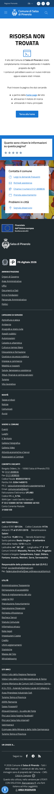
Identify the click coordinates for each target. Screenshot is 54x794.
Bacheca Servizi (9, 617)
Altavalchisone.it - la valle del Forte (19, 711)
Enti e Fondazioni (10, 295)
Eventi (5, 429)
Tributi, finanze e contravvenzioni (17, 375)
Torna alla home (27, 114)
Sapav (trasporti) (9, 706)
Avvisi (4, 413)
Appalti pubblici (9, 333)
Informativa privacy (11, 626)
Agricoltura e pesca (11, 320)
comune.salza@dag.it (18, 489)
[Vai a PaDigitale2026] (19, 262)
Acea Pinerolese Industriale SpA (17, 692)
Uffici (4, 285)
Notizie (5, 404)
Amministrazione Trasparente (16, 585)
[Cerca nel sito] (46, 12)
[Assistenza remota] (33, 775)
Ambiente (6, 324)
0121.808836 (12, 472)
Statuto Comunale (10, 622)
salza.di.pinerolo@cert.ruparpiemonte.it (26, 485)
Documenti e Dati (10, 290)
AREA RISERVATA (27, 789)
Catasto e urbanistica (12, 342)
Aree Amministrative (11, 281)
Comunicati (7, 409)
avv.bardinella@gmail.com (20, 568)
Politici (5, 304)
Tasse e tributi (8, 399)
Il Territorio (7, 438)
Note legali (7, 631)
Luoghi (5, 434)
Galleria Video (8, 447)
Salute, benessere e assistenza (16, 370)
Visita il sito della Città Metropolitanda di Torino (24, 679)
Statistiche (7, 649)
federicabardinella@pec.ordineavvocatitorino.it (28, 571)
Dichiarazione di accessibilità (15, 590)
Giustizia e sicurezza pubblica (15, 356)
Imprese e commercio (12, 361)
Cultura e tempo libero (12, 347)
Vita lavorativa (9, 384)
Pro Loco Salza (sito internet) (15, 720)
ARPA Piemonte (9, 702)
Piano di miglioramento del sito (16, 594)
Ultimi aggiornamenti (12, 645)
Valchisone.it (8, 724)
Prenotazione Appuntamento (16, 603)
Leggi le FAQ (8, 599)
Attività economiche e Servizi (16, 452)
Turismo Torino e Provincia (14, 697)
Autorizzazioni (8, 338)
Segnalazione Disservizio (13, 608)
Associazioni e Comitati (13, 456)
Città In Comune (23, 775)
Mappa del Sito (9, 654)
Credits (5, 640)
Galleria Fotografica (11, 443)
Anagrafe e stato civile (12, 329)
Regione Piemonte (10, 3)
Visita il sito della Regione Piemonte (19, 674)
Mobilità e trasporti (11, 365)
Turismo (5, 379)
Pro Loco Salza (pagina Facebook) (17, 715)
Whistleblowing (9, 658)
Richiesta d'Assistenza (12, 612)
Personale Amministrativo (14, 299)
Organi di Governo (10, 276)
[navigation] (5, 12)
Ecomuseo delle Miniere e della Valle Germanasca (25, 729)
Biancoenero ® (29, 783)
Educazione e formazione (13, 352)
